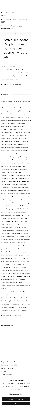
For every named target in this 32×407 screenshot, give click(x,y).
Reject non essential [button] (16, 399)
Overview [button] (5, 26)
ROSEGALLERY (9, 3)
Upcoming (5, 13)
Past (13, 13)
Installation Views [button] (8, 29)
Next (25, 340)
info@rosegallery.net (7, 374)
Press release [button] (16, 26)
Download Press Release (11, 84)
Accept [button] (16, 403)
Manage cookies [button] (16, 394)
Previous (7, 340)
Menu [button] (29, 3)
